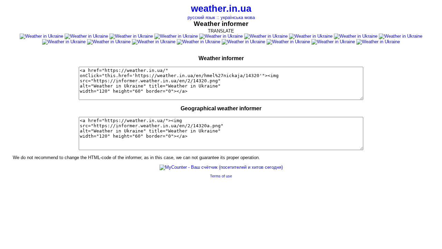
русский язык (201, 17)
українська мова (238, 17)
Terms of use (221, 176)
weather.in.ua (221, 8)
